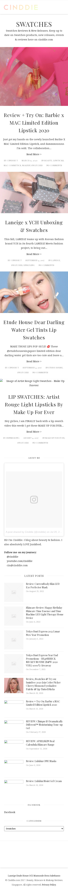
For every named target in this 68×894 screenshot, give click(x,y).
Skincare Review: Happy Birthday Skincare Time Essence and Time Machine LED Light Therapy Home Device (44, 613)
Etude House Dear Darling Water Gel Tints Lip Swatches (34, 330)
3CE (31, 876)
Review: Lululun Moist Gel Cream (44, 781)
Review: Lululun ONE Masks (41, 761)
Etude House (55, 367)
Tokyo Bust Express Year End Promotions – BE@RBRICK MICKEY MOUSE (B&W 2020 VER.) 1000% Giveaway (42, 660)
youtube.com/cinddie (19, 561)
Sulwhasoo (55, 876)
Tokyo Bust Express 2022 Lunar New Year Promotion (43, 633)
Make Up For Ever (55, 437)
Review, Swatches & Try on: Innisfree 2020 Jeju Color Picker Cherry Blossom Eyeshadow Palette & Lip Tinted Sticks (43, 684)
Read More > (34, 154)
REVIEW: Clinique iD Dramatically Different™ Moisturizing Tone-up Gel (44, 725)
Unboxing (29, 265)
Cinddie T (12, 160)
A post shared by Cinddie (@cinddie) (26, 531)
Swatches (37, 165)
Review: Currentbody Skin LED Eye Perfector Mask (43, 585)
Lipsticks (58, 160)
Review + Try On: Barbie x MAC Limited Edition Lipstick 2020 (34, 122)
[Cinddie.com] (20, 7)
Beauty (48, 160)
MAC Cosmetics (12, 165)
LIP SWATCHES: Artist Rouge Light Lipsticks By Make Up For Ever (34, 404)
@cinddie (12, 556)
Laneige (12, 876)
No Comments (54, 165)
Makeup (26, 165)
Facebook (34, 804)
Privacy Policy (49, 885)
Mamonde (38, 876)
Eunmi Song (12, 437)
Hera (46, 876)
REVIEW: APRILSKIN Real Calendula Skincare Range (40, 743)
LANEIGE (55, 260)
